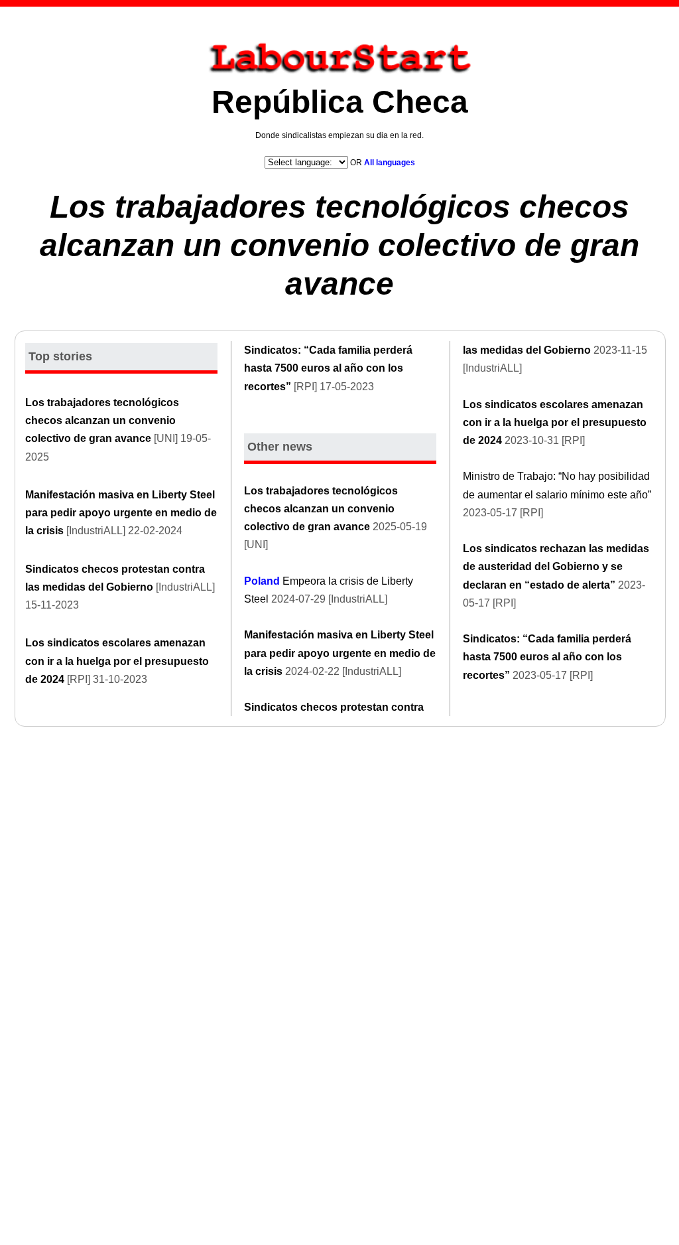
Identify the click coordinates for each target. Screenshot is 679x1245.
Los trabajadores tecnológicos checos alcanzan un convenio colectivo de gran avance (339, 245)
